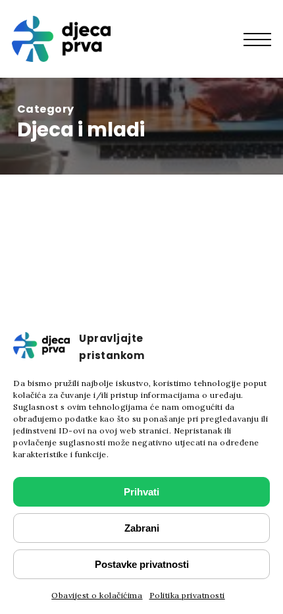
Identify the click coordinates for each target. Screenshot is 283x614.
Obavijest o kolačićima (96, 595)
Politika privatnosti (187, 595)
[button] (264, 38)
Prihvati (141, 491)
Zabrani (141, 528)
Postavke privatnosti (142, 564)
